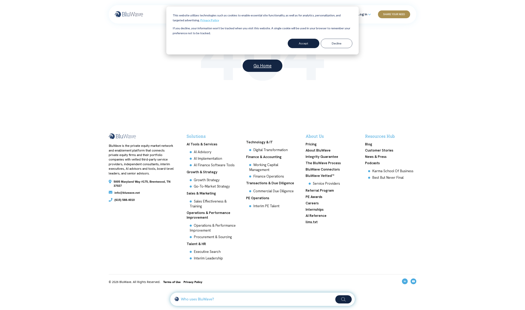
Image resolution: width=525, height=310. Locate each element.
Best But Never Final (388, 177)
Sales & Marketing (201, 193)
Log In (363, 14)
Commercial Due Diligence (273, 191)
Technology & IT (259, 142)
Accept (303, 43)
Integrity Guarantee (322, 156)
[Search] (343, 299)
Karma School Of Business (392, 171)
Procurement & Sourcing (213, 237)
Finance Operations (268, 176)
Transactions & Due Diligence (270, 183)
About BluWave (318, 150)
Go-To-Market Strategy (212, 186)
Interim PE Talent (266, 206)
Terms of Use (172, 282)
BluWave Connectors (323, 169)
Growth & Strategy (202, 172)
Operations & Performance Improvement (208, 215)
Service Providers (326, 183)
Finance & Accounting (264, 157)
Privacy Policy (209, 20)
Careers (312, 203)
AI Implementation (208, 158)
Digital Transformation (270, 150)
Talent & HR (196, 244)
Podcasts (372, 163)
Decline (336, 43)
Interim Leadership (208, 258)
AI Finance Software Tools (214, 165)
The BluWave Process (323, 163)
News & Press (376, 156)
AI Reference (316, 215)
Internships (315, 209)
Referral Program (320, 190)
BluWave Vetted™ (320, 175)
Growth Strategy (207, 180)
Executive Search (207, 251)
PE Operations (257, 198)
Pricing (311, 144)
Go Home (262, 65)
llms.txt (312, 222)
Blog (368, 144)
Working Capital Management (263, 167)
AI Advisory (202, 152)
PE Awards (314, 197)
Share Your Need (394, 14)
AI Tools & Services (202, 144)
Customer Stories (379, 150)
